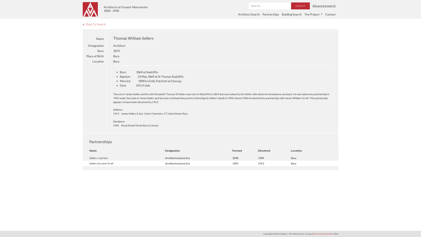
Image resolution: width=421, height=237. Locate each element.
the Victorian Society (323, 234)
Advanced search (324, 6)
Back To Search (96, 24)
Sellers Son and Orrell (101, 163)
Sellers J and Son (98, 157)
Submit (300, 5)
